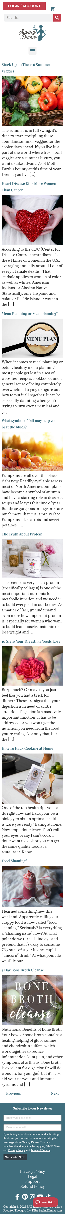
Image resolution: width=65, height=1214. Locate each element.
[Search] (57, 18)
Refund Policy (32, 1186)
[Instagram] (33, 1197)
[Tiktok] (48, 1197)
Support (32, 1181)
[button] (32, 51)
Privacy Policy (16, 1150)
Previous (11, 1093)
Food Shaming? (14, 860)
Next (57, 1093)
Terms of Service (40, 1150)
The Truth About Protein (22, 533)
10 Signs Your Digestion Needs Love (31, 641)
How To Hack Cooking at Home (27, 748)
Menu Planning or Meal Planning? (30, 313)
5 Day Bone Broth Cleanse (23, 969)
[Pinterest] (25, 1197)
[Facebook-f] (17, 1197)
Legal (32, 1176)
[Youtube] (40, 1197)
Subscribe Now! (15, 1157)
